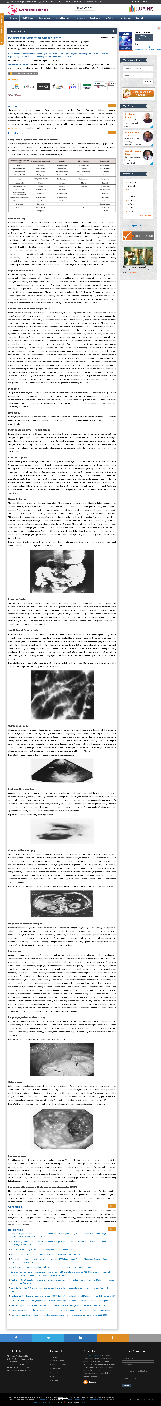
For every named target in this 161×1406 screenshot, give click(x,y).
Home (14, 18)
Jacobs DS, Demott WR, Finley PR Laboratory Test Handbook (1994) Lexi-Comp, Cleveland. (48, 1254)
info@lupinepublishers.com (20, 1370)
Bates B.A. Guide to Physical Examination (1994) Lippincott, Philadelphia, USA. (42, 1249)
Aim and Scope (57, 1361)
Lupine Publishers (94, 1356)
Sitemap (54, 1380)
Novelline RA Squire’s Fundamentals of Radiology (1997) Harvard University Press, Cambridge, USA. (51, 1267)
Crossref (131, 186)
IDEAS (130, 211)
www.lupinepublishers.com (42, 1402)
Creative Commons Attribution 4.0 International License (85, 1400)
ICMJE (130, 200)
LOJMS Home (27, 18)
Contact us (56, 1372)
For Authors (110, 18)
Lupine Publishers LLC (41, 1400)
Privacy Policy (84, 1402)
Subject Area (56, 1368)
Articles (80, 18)
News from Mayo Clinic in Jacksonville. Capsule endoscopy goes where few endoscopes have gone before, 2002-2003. (59, 1315)
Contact (139, 18)
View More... (145, 215)
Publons (130, 193)
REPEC (130, 207)
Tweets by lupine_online (132, 225)
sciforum (131, 204)
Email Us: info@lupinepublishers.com (23, 2)
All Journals (126, 18)
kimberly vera (141, 37)
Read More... (135, 273)
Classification (44, 18)
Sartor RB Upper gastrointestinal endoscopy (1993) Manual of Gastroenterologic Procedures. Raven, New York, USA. (58, 1305)
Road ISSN (132, 182)
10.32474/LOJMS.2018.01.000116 (25, 73)
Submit (148, 82)
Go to (112, 106)
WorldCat (131, 197)
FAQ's (53, 1376)
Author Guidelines (58, 1364)
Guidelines (94, 18)
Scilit (129, 189)
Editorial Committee (63, 18)
